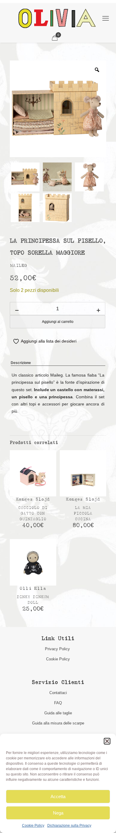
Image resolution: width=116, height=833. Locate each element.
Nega (58, 812)
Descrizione (21, 363)
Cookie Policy (33, 825)
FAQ (58, 703)
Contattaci (58, 692)
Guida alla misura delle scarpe (58, 723)
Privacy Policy (58, 649)
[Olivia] (57, 18)
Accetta (58, 796)
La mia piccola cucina (83, 513)
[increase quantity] (98, 310)
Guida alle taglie (58, 713)
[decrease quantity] (17, 310)
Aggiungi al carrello (57, 322)
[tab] (58, 363)
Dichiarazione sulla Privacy (69, 825)
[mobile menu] (106, 18)
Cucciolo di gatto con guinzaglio (33, 513)
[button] (107, 741)
